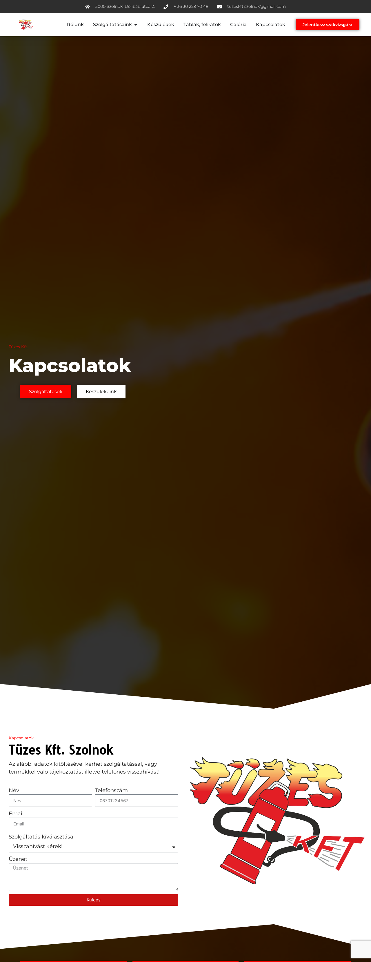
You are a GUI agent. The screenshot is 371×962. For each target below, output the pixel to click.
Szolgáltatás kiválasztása (41, 837)
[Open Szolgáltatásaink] (135, 24)
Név (14, 790)
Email (16, 813)
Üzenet (18, 859)
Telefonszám (111, 790)
